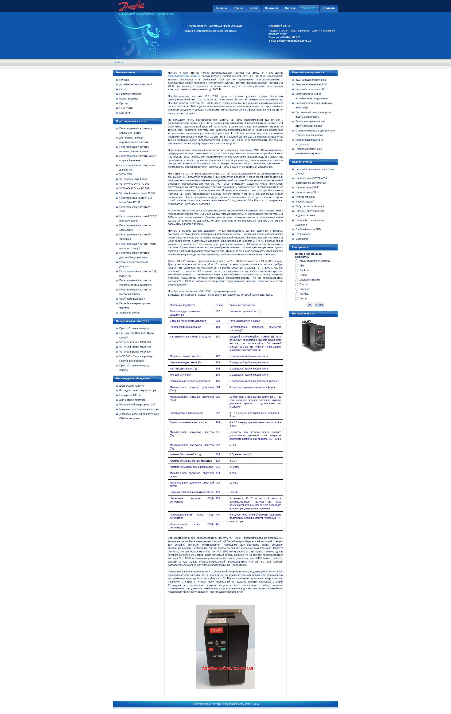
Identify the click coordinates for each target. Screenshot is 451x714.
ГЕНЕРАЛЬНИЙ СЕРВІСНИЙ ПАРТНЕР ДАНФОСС (146, 13)
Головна (221, 8)
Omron (303, 284)
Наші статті (309, 8)
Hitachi (303, 275)
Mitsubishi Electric (309, 279)
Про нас (290, 8)
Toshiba (303, 293)
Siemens (304, 289)
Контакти (329, 8)
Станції (238, 8)
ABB (301, 265)
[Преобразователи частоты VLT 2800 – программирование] (225, 689)
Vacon (303, 298)
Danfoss (304, 270)
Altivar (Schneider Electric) (314, 260)
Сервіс (253, 8)
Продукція (271, 8)
